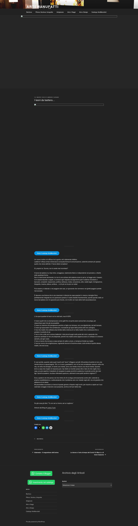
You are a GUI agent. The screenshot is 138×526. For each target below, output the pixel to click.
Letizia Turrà (51, 408)
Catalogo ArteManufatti (99, 12)
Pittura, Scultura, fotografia (44, 12)
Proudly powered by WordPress (35, 522)
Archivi (64, 481)
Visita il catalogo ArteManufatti (47, 253)
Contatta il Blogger (43, 473)
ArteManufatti (42, 6)
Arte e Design (83, 12)
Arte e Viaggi (71, 12)
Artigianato (60, 12)
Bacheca (29, 12)
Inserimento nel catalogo (43, 482)
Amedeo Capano (53, 97)
